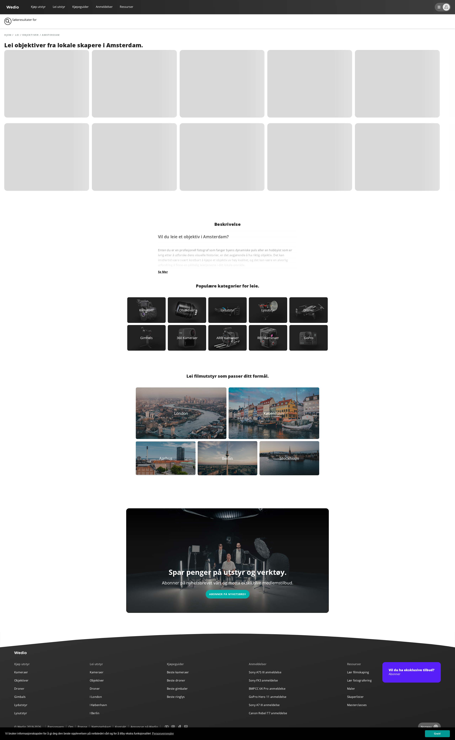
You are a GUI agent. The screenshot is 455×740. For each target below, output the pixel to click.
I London (96, 697)
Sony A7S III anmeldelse (265, 672)
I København (98, 705)
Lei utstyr (59, 7)
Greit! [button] (437, 733)
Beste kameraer (178, 672)
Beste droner (176, 680)
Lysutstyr (20, 713)
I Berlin (95, 713)
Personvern (56, 727)
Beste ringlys (176, 697)
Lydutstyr (20, 705)
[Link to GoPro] (308, 338)
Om (70, 727)
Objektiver (21, 680)
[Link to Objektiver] (187, 310)
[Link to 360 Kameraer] (187, 338)
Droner (19, 689)
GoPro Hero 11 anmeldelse (268, 697)
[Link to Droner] (308, 310)
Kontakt (120, 727)
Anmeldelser (104, 7)
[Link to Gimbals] (146, 338)
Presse (82, 727)
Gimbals (20, 697)
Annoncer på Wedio (144, 727)
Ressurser (354, 664)
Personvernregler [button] (163, 733)
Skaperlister (355, 697)
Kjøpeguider (80, 7)
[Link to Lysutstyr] (268, 310)
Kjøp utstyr (38, 7)
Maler (351, 689)
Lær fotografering (359, 680)
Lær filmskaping (358, 672)
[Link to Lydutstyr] (227, 310)
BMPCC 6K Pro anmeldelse (267, 689)
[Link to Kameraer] (146, 310)
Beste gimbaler (177, 689)
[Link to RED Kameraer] (268, 338)
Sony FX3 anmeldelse (263, 680)
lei (17, 34)
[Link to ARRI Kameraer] (227, 338)
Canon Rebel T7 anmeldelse (268, 713)
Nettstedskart (101, 727)
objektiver (30, 34)
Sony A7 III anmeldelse (264, 705)
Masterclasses (357, 705)
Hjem (8, 34)
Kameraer (21, 672)
